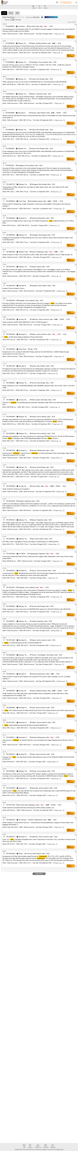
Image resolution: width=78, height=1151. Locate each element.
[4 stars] (21, 17)
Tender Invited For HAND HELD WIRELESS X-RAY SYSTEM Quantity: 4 (25, 322)
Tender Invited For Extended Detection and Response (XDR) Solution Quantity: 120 (28, 807)
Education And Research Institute (22, 113)
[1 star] (15, 17)
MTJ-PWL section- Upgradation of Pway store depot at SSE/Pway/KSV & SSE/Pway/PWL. (30, 541)
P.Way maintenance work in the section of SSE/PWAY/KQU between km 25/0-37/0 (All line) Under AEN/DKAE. (36, 609)
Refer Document (12, 34)
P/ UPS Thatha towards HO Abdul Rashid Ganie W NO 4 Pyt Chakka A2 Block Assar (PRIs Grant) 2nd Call (38, 710)
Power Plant (22, 201)
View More (39, 874)
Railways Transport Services (22, 43)
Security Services (23, 319)
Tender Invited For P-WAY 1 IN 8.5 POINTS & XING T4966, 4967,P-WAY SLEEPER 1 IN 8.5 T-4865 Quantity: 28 (37, 254)
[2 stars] (17, 17)
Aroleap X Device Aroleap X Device (13, 288)
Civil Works (21, 26)
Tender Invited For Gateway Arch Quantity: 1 (16, 489)
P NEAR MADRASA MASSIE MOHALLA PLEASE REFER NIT (24, 725)
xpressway (36, 17)
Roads (21, 853)
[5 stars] (23, 17)
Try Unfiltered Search (51, 17)
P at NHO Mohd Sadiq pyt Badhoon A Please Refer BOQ (22, 337)
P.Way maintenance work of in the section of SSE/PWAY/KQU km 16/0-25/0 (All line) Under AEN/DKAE (34, 82)
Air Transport (23, 820)
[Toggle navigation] (75, 2)
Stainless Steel (23, 252)
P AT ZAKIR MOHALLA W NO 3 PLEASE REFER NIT (22, 643)
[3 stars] (19, 17)
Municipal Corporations (23, 218)
